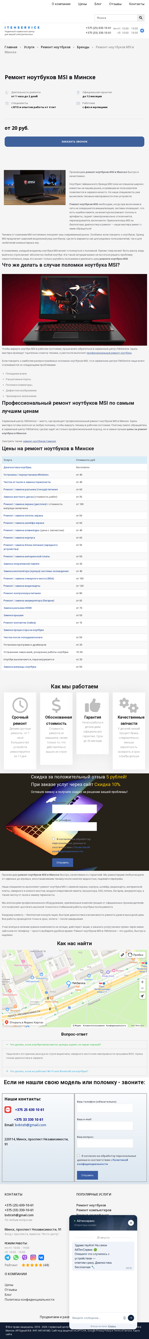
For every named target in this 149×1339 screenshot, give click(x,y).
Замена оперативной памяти (21, 563)
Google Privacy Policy (99, 1330)
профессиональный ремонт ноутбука (109, 352)
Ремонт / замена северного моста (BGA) (28, 578)
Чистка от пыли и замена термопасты (27, 482)
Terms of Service (123, 1330)
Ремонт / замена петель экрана (23, 515)
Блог (97, 4)
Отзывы (115, 4)
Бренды (83, 47)
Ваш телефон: (61, 820)
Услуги (29, 47)
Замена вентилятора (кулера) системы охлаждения (35, 571)
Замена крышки (13, 615)
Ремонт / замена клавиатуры (21, 530)
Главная (11, 47)
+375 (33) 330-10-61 (98, 32)
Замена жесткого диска (18, 496)
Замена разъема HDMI (17, 607)
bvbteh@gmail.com (30, 1125)
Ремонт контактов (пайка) (19, 622)
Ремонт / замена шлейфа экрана (23, 522)
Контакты (136, 4)
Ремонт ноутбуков (55, 47)
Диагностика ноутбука (17, 467)
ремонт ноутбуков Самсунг (39, 441)
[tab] (74, 1044)
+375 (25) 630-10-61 (98, 28)
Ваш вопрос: (85, 1137)
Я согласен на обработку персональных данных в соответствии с (71, 845)
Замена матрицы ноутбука (19, 666)
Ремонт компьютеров (93, 1210)
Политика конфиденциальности (29, 1299)
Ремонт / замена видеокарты (21, 585)
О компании (61, 4)
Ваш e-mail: (84, 1119)
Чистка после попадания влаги (22, 637)
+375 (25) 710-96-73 (132, 62)
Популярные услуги (93, 1194)
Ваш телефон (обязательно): (97, 1101)
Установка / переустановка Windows (26, 474)
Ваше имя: (59, 802)
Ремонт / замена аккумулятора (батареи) (28, 600)
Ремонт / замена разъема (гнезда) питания (30, 489)
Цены (82, 4)
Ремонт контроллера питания (22, 593)
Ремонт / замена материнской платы (26, 556)
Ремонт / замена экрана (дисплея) (25, 504)
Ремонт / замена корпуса (19, 537)
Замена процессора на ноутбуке (23, 630)
